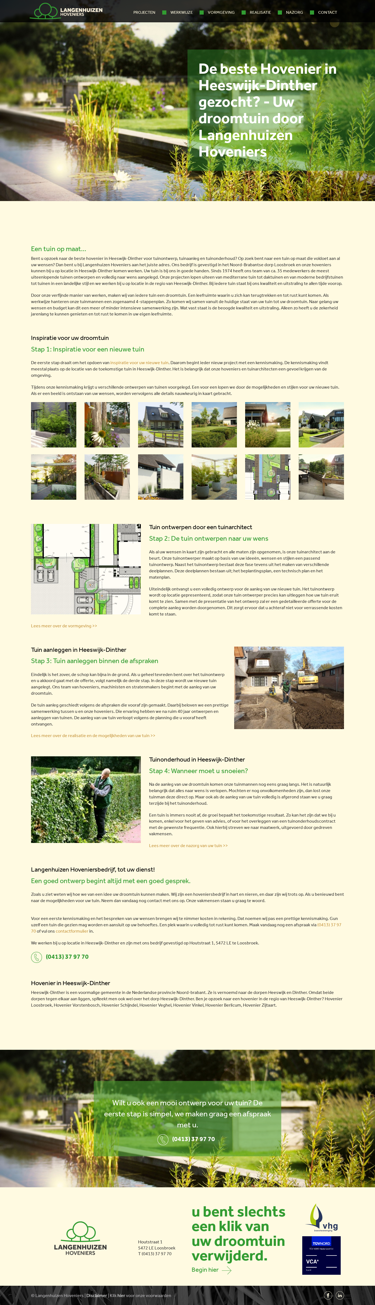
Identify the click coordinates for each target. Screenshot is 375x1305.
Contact (327, 12)
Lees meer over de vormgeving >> (64, 625)
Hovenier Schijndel (120, 1005)
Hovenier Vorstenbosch (77, 1005)
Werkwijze (181, 12)
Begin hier (207, 1269)
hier (121, 1295)
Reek (101, 998)
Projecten (144, 12)
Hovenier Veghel (155, 1005)
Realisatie (260, 12)
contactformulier (72, 931)
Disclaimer (96, 1295)
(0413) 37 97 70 (67, 956)
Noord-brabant (191, 992)
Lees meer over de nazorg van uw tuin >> (188, 845)
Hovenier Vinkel (188, 1005)
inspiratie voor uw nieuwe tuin (139, 362)
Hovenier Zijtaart (259, 1005)
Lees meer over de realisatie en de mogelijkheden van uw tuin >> (93, 735)
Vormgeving (221, 12)
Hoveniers (74, 1295)
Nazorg (294, 12)
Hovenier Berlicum (223, 1005)
